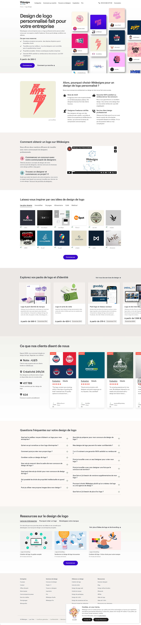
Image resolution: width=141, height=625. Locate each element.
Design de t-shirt (76, 597)
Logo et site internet (132, 307)
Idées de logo (101, 597)
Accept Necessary (100, 619)
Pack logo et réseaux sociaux (101, 307)
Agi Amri (95, 227)
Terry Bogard (44, 227)
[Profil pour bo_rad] (38, 247)
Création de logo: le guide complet (31, 554)
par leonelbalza (52, 119)
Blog (99, 585)
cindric (25, 227)
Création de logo (76, 582)
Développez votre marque (69, 521)
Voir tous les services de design (107, 277)
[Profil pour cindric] (21, 227)
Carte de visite (76, 585)
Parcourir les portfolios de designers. (41, 181)
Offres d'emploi (24, 588)
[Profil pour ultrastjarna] (107, 247)
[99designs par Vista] (25, 3)
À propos (22, 582)
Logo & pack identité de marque (33, 307)
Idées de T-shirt (102, 600)
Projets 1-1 (48, 585)
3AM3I (25, 247)
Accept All (87, 619)
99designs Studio (50, 597)
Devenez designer (102, 582)
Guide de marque (76, 591)
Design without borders (104, 588)
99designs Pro (50, 600)
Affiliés (99, 594)
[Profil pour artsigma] (107, 227)
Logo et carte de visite (63, 307)
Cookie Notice (102, 615)
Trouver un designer (64, 3)
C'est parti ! (36, 167)
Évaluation (56, 381)
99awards (100, 591)
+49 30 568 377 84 (106, 3)
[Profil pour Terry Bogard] (38, 227)
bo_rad (42, 247)
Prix (47, 594)
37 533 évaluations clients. (78, 99)
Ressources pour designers (105, 603)
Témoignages (23, 600)
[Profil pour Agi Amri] (90, 227)
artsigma (112, 227)
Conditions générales (42, 619)
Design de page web (77, 588)
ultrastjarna (112, 247)
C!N (75, 619)
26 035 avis (29, 365)
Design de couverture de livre (80, 600)
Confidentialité (54, 619)
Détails (65, 381)
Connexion (117, 3)
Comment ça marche (49, 3)
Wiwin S (77, 227)
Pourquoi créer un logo (48, 521)
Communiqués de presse (27, 594)
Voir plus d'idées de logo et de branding (104, 527)
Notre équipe (23, 591)
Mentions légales (65, 619)
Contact (22, 585)
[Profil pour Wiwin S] (72, 227)
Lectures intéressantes (28, 521)
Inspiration (76, 3)
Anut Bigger (61, 227)
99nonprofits (23, 603)
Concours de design (51, 582)
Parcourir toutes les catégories (80, 603)
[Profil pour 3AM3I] (21, 247)
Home (21, 6)
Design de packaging (77, 594)
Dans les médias (24, 597)
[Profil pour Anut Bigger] (55, 227)
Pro (82, 3)
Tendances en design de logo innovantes (67, 554)
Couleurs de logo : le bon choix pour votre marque (104, 554)
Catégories (37, 3)
